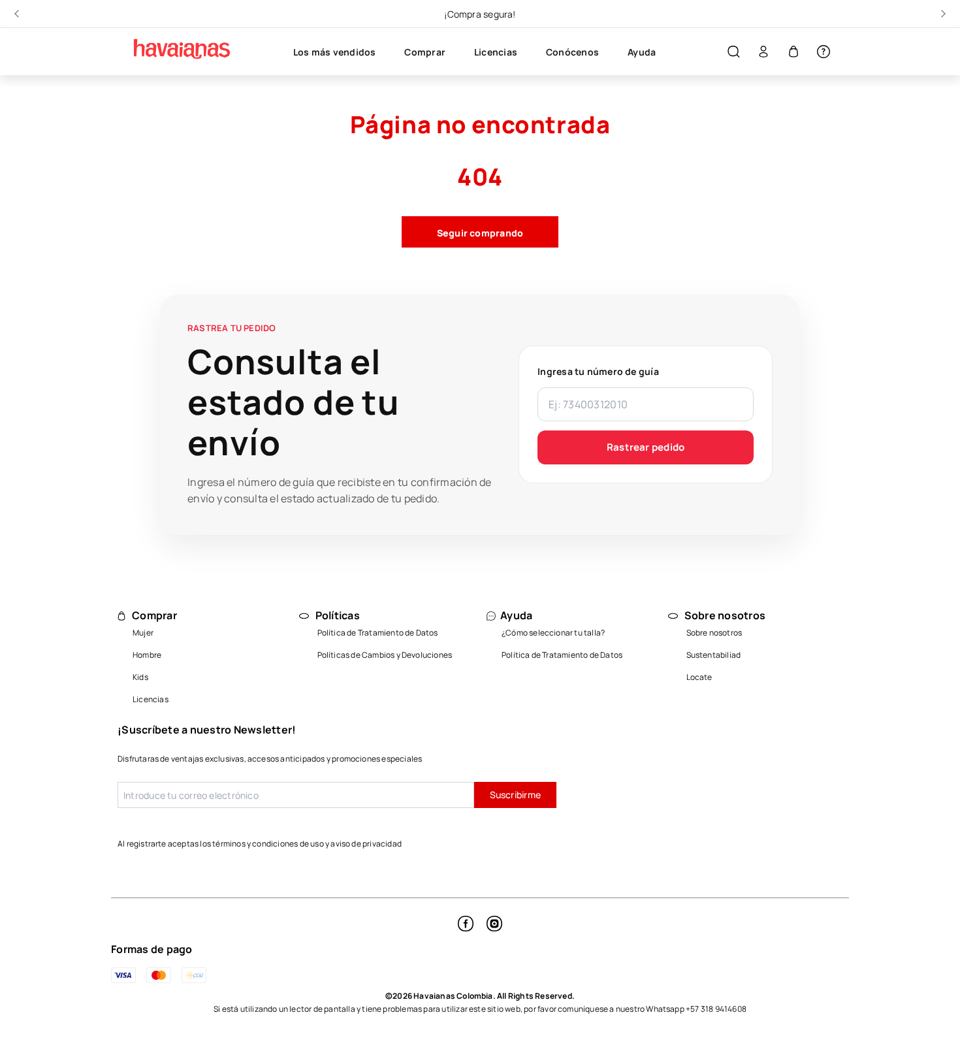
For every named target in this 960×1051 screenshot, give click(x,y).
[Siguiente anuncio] (942, 14)
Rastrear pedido (646, 447)
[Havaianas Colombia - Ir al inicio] (176, 49)
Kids (140, 677)
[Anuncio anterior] (18, 14)
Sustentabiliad (713, 654)
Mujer (143, 632)
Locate (699, 677)
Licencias (150, 699)
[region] (480, 13)
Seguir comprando (480, 233)
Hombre (147, 654)
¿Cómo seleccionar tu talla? (553, 632)
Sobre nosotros (714, 632)
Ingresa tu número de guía (598, 371)
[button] (733, 52)
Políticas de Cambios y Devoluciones (385, 654)
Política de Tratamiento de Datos (377, 632)
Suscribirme (515, 794)
